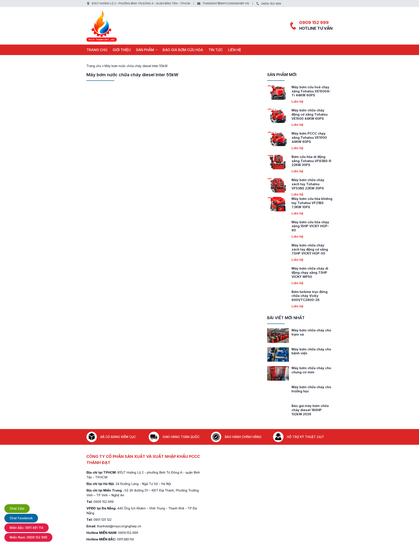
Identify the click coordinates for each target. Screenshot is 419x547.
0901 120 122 (102, 520)
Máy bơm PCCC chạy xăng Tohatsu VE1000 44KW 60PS (309, 137)
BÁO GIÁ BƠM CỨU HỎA (183, 50)
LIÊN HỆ (234, 50)
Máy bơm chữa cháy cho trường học (311, 389)
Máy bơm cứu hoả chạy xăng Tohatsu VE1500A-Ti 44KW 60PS (311, 91)
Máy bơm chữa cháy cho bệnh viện (311, 351)
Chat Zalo (17, 508)
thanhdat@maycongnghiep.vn (225, 3)
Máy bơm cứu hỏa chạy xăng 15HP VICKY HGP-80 (310, 226)
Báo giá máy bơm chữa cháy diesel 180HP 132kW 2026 (310, 410)
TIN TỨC (215, 50)
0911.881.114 (125, 539)
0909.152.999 (128, 533)
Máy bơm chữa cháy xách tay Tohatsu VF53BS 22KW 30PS (308, 184)
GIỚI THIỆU (122, 50)
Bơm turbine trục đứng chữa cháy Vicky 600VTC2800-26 (310, 296)
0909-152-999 (271, 3)
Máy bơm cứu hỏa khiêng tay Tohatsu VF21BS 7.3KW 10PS (312, 203)
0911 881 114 (26, 528)
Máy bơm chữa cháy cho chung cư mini (311, 370)
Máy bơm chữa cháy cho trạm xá (311, 332)
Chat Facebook (21, 518)
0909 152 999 (314, 22)
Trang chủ (96, 50)
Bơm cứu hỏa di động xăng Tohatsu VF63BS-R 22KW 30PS (311, 161)
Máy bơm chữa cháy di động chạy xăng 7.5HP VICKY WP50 (310, 272)
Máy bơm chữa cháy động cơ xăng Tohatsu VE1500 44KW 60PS (310, 114)
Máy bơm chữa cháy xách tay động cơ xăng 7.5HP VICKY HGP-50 (310, 249)
